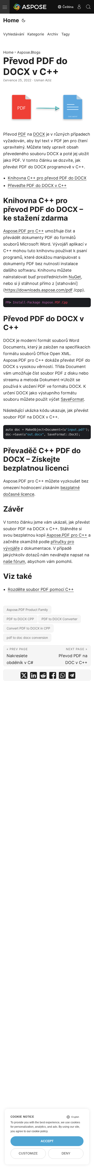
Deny (66, 1153)
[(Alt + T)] (23, 20)
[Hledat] (88, 7)
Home (11, 20)
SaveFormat (72, 399)
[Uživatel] (79, 7)
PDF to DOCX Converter (59, 619)
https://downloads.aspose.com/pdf (39, 290)
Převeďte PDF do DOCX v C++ (37, 185)
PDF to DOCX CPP (20, 619)
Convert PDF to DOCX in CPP (28, 628)
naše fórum (14, 561)
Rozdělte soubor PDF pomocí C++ (41, 589)
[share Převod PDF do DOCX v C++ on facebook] (52, 676)
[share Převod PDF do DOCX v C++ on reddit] (43, 676)
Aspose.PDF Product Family (27, 610)
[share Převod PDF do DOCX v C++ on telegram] (71, 676)
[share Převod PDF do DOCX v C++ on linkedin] (33, 676)
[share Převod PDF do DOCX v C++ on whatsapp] (62, 676)
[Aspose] (30, 7)
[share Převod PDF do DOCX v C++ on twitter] (24, 676)
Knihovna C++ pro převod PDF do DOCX (47, 178)
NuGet (75, 276)
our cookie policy (37, 1131)
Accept (47, 1141)
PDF (22, 134)
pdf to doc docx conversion (27, 637)
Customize (28, 1153)
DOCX (39, 134)
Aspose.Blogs (28, 52)
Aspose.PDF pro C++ (23, 231)
